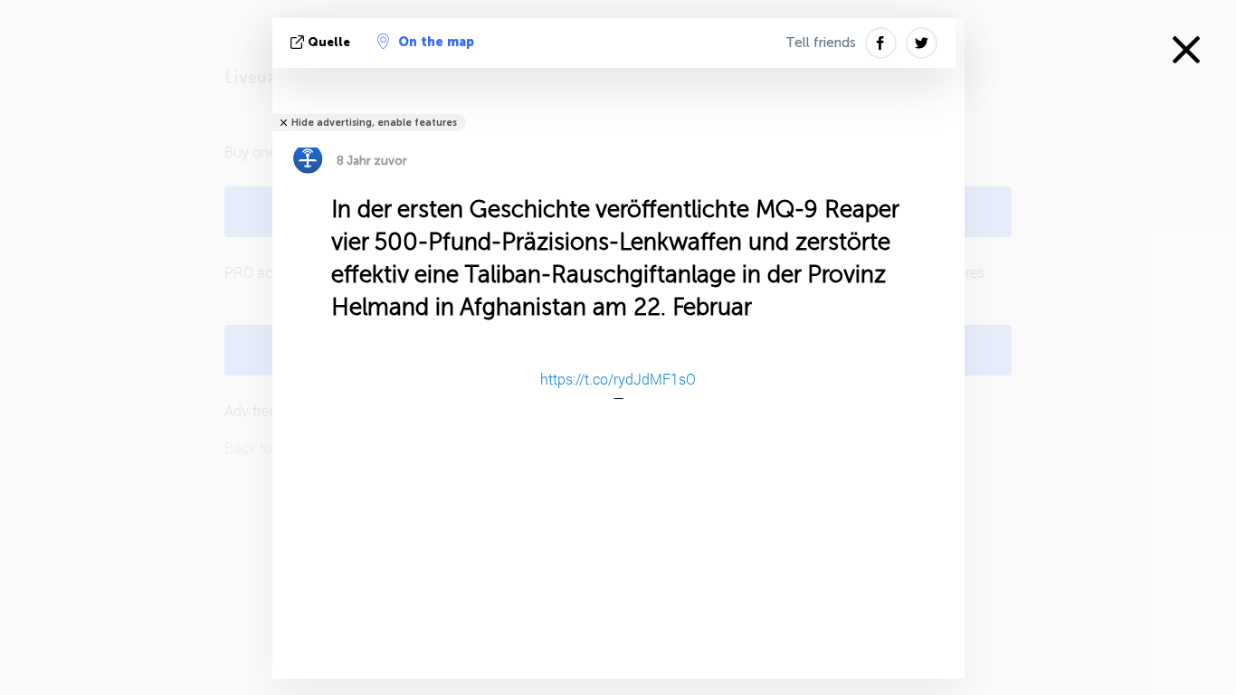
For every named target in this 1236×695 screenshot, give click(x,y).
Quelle (329, 42)
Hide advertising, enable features (374, 123)
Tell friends (820, 42)
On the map (436, 42)
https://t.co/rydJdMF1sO (618, 378)
